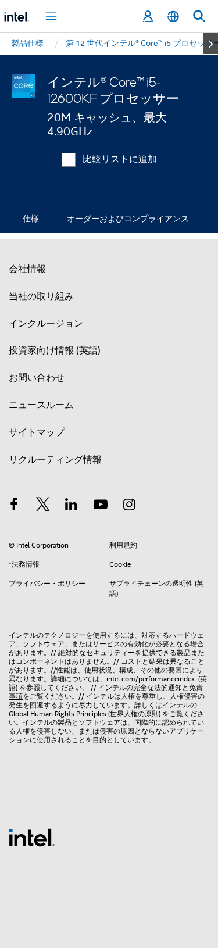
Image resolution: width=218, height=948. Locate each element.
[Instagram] (129, 506)
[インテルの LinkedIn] (71, 506)
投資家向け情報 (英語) (55, 350)
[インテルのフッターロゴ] (32, 837)
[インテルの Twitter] (43, 506)
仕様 (31, 218)
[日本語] (173, 17)
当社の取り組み (41, 296)
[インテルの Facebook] (14, 506)
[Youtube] (100, 506)
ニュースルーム (41, 405)
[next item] (210, 43)
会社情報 (27, 269)
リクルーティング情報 (55, 460)
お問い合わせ (37, 378)
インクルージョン (46, 324)
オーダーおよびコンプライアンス (128, 218)
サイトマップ (37, 432)
